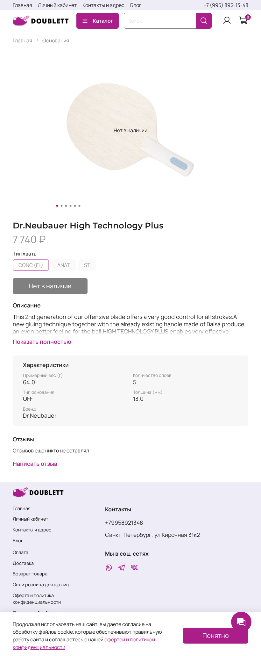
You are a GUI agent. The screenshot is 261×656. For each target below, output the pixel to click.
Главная (22, 5)
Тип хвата (25, 254)
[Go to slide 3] (66, 206)
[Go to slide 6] (80, 206)
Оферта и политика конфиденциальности (37, 598)
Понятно (215, 635)
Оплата (20, 552)
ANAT (63, 265)
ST (87, 265)
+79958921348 (124, 522)
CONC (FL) (30, 265)
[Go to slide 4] (71, 206)
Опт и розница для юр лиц (41, 584)
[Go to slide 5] (75, 206)
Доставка (23, 563)
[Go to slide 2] (62, 206)
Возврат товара (30, 574)
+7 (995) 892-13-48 (225, 5)
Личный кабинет (57, 5)
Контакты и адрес (103, 5)
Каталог (103, 20)
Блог (135, 5)
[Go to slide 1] (57, 206)
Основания (55, 40)
